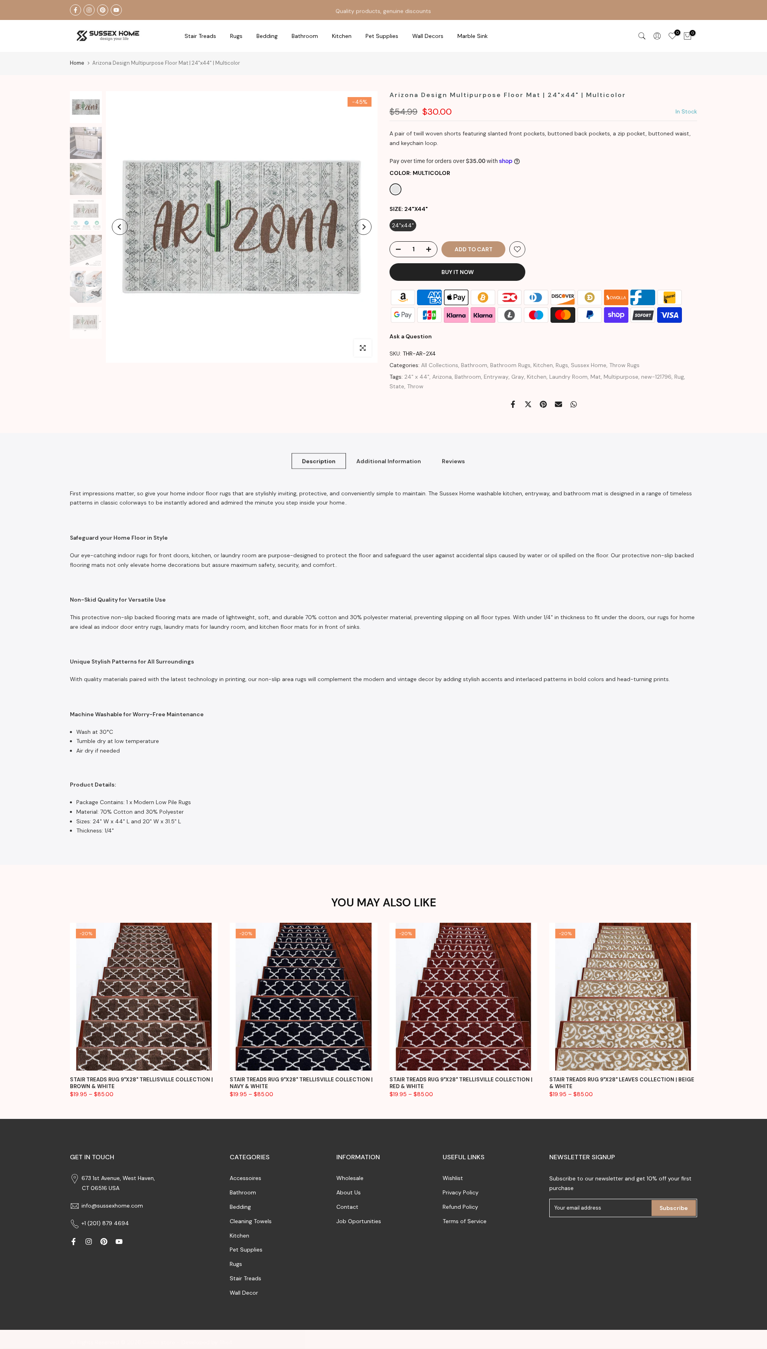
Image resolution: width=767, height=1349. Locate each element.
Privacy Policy (461, 1192)
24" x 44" (416, 376)
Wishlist (453, 1178)
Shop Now (429, 9)
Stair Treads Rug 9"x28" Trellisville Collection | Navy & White (301, 1083)
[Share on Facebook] (513, 404)
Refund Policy (460, 1206)
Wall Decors (427, 36)
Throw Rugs (624, 365)
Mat (595, 376)
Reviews (453, 460)
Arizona (442, 376)
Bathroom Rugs (510, 365)
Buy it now (457, 272)
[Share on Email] (558, 404)
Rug (679, 376)
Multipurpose (621, 376)
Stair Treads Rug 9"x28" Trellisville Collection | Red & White (461, 1083)
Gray (517, 376)
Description (319, 460)
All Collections (439, 365)
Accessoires (245, 1178)
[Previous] (120, 227)
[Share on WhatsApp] (573, 404)
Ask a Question (410, 336)
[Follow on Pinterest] (102, 10)
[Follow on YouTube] (116, 10)
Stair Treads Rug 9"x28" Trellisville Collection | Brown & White (141, 1083)
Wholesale (350, 1178)
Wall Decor (244, 1292)
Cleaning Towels (251, 1221)
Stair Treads (200, 36)
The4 (226, 1342)
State (396, 386)
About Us (348, 1192)
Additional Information (388, 460)
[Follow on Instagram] (89, 10)
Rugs (236, 36)
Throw (415, 386)
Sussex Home (588, 365)
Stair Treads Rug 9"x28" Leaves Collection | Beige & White (621, 1083)
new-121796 (656, 376)
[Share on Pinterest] (543, 404)
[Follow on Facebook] (75, 10)
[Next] (364, 227)
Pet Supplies (382, 36)
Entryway (496, 376)
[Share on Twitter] (528, 404)
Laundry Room (568, 376)
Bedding (240, 1206)
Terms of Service (465, 1221)
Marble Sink (472, 36)
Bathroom (305, 36)
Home (77, 63)
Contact (347, 1206)
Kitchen (342, 36)
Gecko (151, 1342)
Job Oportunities (358, 1221)
